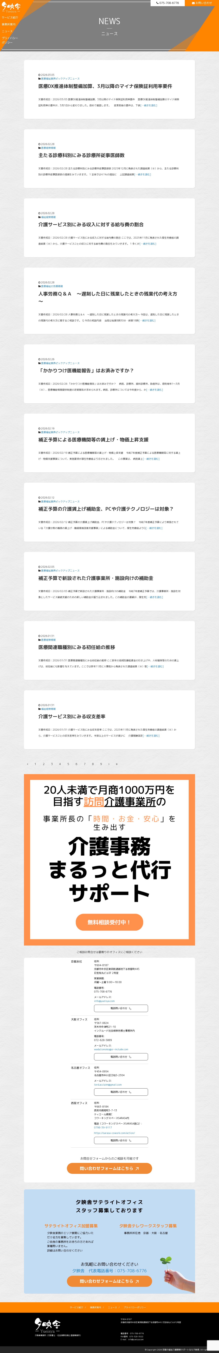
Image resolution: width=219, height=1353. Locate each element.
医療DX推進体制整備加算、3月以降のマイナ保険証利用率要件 (105, 86)
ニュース (7, 31)
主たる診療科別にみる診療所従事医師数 (81, 155)
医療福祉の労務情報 (52, 286)
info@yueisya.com (104, 1001)
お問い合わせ (204, 3)
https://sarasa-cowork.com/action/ (114, 1133)
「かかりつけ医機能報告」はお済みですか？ (86, 370)
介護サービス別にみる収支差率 (71, 716)
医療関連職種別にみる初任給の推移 (76, 647)
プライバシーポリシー (10, 40)
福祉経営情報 (48, 217)
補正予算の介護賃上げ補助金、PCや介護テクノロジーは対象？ (106, 509)
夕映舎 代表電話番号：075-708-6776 (109, 1271)
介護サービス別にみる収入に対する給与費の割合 (91, 224)
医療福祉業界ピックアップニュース (60, 78)
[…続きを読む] (148, 105)
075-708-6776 (169, 3)
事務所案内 (8, 24)
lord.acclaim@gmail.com (108, 1084)
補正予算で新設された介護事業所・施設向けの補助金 (95, 578)
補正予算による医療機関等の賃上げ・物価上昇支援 (93, 439)
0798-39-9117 (103, 1127)
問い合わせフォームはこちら (106, 1168)
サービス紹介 (10, 17)
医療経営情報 (48, 147)
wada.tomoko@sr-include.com (111, 1049)
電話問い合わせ (119, 1008)
